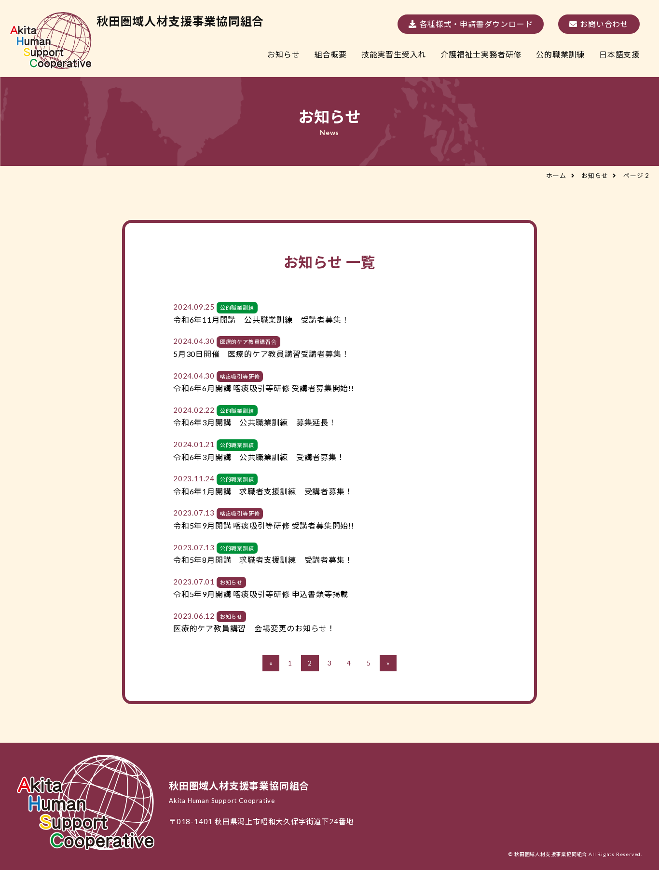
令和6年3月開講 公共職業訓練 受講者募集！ (259, 457)
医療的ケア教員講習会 (248, 342)
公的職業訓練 (237, 307)
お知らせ (594, 175)
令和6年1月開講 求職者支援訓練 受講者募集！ (263, 491)
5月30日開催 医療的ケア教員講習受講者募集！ (261, 353)
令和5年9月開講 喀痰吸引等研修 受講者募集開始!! (263, 525)
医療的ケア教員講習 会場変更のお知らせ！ (254, 628)
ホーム (556, 175)
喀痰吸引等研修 (240, 376)
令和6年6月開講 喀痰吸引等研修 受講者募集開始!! (263, 388)
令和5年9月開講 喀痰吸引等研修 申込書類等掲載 (260, 593)
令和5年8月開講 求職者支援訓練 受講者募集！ (263, 559)
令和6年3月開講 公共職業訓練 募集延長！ (255, 422)
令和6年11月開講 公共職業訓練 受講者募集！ (261, 319)
